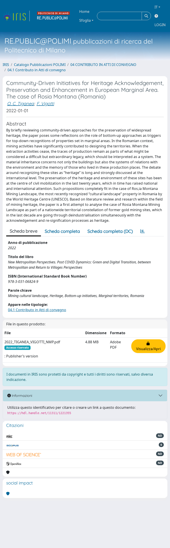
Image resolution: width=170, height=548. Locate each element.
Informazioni (21, 395)
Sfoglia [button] (85, 20)
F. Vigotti (45, 103)
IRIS (6, 64)
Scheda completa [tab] (62, 231)
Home (84, 11)
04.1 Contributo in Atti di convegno (37, 70)
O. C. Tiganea (20, 103)
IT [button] (156, 7)
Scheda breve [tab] (23, 231)
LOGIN (160, 24)
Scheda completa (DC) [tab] (110, 231)
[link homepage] (16, 16)
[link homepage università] (53, 16)
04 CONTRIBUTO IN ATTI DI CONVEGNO (103, 64)
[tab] (143, 231)
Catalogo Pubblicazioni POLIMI (40, 64)
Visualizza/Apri (148, 346)
